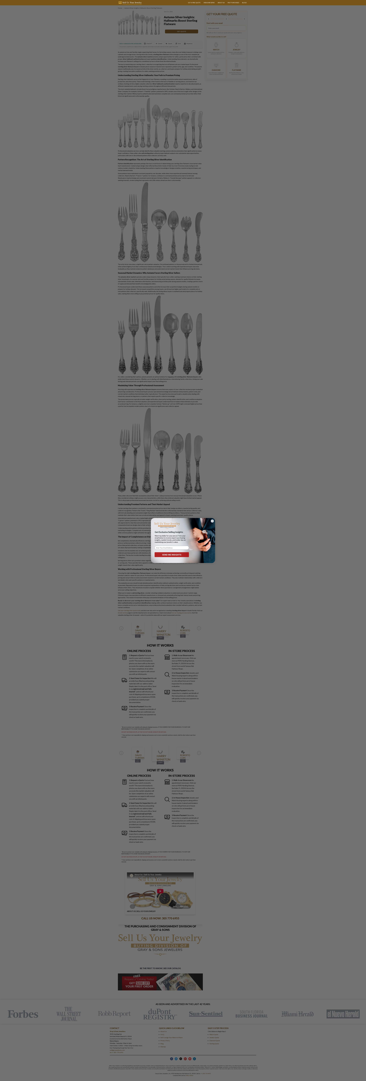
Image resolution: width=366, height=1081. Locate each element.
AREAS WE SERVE (209, 2)
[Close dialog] (212, 521)
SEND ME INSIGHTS (171, 555)
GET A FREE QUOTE (194, 2)
